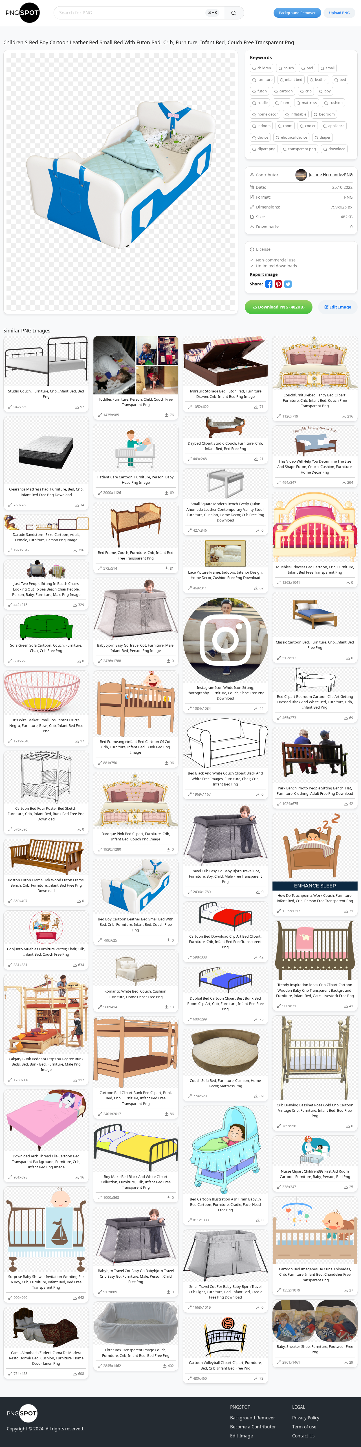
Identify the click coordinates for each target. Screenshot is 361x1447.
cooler (310, 125)
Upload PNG (339, 12)
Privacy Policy (305, 1418)
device (262, 137)
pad (309, 67)
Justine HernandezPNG (331, 174)
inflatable (298, 114)
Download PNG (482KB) (281, 307)
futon (262, 91)
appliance (335, 125)
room (287, 125)
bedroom (326, 114)
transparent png (301, 148)
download (336, 148)
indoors (263, 125)
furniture (264, 79)
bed (342, 79)
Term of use (304, 1427)
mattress (309, 102)
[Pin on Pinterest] (278, 284)
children (264, 67)
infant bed (293, 79)
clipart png (266, 148)
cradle (262, 102)
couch (288, 67)
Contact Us (303, 1436)
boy (327, 91)
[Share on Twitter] (288, 284)
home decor (267, 114)
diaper (325, 137)
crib (308, 91)
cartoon (286, 91)
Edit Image (339, 307)
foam (284, 102)
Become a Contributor (253, 1427)
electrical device (293, 137)
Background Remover (297, 12)
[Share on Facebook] (268, 284)
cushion (336, 102)
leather (320, 79)
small (329, 67)
